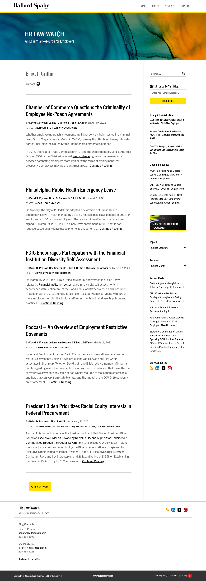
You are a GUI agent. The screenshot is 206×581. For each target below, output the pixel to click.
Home (143, 6)
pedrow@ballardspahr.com (32, 532)
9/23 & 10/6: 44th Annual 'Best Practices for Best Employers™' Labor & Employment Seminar (166, 198)
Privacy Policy (35, 558)
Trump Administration (161, 115)
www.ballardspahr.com (103, 575)
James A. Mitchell (59, 122)
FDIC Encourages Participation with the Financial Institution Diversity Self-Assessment (75, 256)
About (155, 6)
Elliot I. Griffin (79, 122)
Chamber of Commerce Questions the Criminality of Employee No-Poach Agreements (78, 110)
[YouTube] (170, 368)
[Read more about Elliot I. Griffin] (38, 83)
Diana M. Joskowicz (97, 267)
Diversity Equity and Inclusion (53, 273)
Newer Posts (41, 486)
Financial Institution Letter (55, 284)
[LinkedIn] (157, 368)
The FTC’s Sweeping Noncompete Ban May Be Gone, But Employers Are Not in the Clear (167, 150)
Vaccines (56, 203)
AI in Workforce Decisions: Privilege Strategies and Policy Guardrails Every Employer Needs (167, 297)
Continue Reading (101, 165)
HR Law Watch (44, 33)
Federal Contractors (108, 426)
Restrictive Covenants (64, 127)
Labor (39, 347)
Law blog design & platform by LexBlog (171, 575)
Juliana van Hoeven (60, 342)
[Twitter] (163, 368)
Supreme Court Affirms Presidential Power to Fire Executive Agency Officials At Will (167, 135)
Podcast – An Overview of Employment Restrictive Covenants (76, 330)
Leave (47, 203)
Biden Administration (48, 426)
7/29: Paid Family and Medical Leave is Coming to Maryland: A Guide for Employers (166, 174)
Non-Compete (43, 127)
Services (170, 6)
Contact (186, 6)
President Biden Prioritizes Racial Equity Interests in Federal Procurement (78, 409)
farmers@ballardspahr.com (33, 547)
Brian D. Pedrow (58, 198)
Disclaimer (23, 558)
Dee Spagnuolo (57, 267)
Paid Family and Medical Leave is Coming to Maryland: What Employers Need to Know (167, 321)
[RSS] (151, 368)
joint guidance (81, 156)
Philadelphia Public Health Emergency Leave (71, 189)
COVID (39, 203)
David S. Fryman (38, 122)
